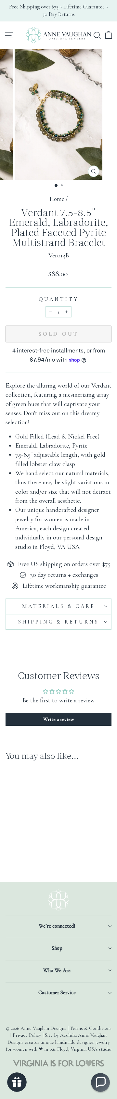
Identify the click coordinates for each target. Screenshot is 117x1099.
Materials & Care (58, 606)
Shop (57, 948)
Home (56, 199)
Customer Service (57, 992)
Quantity (59, 299)
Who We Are (57, 970)
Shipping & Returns (58, 622)
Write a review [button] (58, 719)
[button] (100, 1082)
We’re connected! (57, 926)
